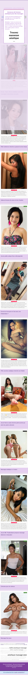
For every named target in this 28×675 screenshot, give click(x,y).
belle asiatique (9, 652)
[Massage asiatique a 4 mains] (14, 445)
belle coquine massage (16, 650)
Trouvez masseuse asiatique (14, 35)
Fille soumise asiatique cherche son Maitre (13, 371)
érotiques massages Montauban (9, 657)
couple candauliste (19, 672)
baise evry (17, 653)
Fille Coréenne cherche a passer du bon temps (14, 146)
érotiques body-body (5, 648)
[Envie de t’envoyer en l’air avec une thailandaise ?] (14, 281)
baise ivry (5, 655)
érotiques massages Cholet (5, 658)
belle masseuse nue (19, 658)
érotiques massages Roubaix (13, 656)
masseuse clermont (12, 658)
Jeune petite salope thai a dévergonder (12, 256)
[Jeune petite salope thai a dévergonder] (14, 225)
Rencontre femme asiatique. (19, 664)
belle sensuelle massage (11, 653)
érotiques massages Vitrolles (17, 652)
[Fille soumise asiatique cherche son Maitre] (14, 339)
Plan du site (14, 667)
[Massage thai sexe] (14, 611)
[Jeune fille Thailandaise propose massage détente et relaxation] (14, 498)
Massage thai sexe (6, 638)
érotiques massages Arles (15, 651)
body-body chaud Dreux (8, 659)
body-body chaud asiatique (6, 651)
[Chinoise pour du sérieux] (14, 558)
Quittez (14, 41)
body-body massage (15, 659)
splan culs (25, 644)
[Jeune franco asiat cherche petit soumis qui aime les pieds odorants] (14, 394)
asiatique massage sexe (17, 655)
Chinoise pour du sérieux (8, 586)
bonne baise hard (21, 656)
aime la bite (21, 651)
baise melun (17, 657)
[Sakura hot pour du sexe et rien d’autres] (14, 171)
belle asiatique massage (18, 648)
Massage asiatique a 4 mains (9, 469)
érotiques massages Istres (5, 656)
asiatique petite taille (22, 657)
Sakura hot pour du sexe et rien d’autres (12, 200)
